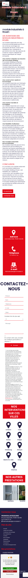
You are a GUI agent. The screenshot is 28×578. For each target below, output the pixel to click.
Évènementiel (6, 541)
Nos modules (6, 537)
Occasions (6, 543)
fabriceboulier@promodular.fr (14, 271)
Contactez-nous (9, 196)
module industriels (8, 552)
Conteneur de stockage (9, 532)
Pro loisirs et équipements (9, 544)
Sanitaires (5, 539)
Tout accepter (10, 568)
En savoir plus (8, 191)
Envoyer (15, 345)
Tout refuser (9, 571)
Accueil (5, 528)
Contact (5, 535)
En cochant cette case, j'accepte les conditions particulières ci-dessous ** (14, 339)
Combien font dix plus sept (12, 316)
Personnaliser (10, 574)
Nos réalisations (7, 534)
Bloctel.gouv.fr (8, 398)
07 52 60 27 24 (14, 255)
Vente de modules (7, 530)
